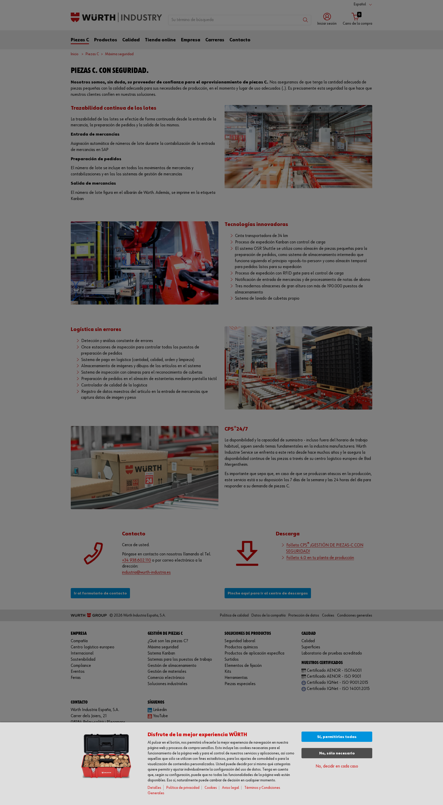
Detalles (154, 788)
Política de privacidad (182, 788)
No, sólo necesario (337, 753)
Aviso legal (230, 788)
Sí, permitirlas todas (337, 737)
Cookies (211, 788)
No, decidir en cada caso (337, 766)
